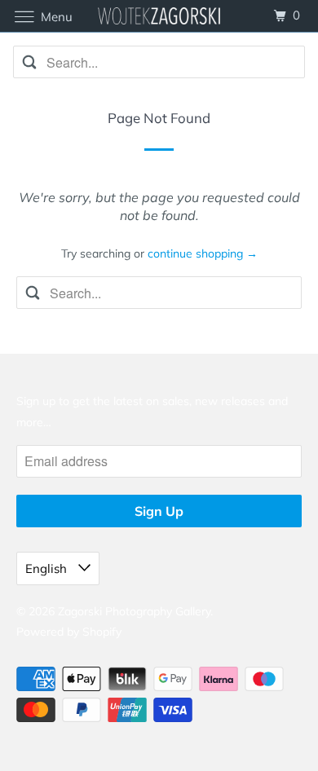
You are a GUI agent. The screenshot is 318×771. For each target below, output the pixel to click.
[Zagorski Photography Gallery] (159, 16)
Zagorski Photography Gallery (134, 611)
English (47, 568)
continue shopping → (203, 253)
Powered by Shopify (68, 631)
